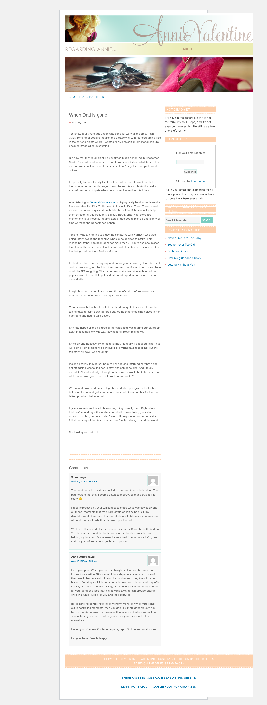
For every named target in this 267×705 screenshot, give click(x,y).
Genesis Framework (169, 663)
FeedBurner (198, 180)
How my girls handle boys (184, 258)
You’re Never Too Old (181, 244)
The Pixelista (204, 659)
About (188, 49)
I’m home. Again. (178, 251)
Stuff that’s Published (86, 96)
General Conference (102, 202)
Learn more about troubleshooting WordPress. (159, 686)
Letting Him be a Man (181, 264)
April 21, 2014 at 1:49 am (84, 481)
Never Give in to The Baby (184, 238)
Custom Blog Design (173, 659)
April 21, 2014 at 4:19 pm (84, 561)
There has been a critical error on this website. (159, 677)
